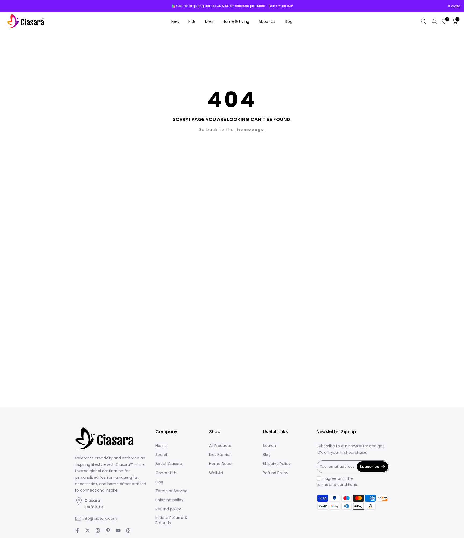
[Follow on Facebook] (77, 530)
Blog (288, 21)
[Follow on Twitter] (87, 530)
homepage (250, 129)
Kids (192, 21)
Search (162, 454)
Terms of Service (171, 490)
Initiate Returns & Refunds (171, 520)
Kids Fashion (220, 454)
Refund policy (168, 509)
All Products (220, 445)
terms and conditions (337, 484)
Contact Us (166, 472)
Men (209, 21)
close (11, 6)
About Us (267, 21)
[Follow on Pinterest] (108, 530)
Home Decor (221, 463)
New (175, 21)
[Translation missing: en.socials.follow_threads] (128, 530)
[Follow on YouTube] (118, 530)
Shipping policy (169, 500)
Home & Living (236, 21)
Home (161, 445)
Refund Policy (275, 472)
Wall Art (216, 472)
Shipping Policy (277, 463)
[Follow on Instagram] (97, 530)
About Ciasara (168, 463)
